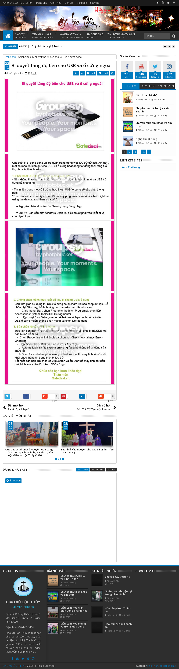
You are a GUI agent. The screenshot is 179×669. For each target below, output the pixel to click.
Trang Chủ (41, 2)
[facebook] (157, 3)
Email (104, 73)
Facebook (97, 469)
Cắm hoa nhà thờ (146, 95)
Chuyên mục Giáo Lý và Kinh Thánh (153, 109)
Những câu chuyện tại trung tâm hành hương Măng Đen (118, 594)
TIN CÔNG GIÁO (95, 36)
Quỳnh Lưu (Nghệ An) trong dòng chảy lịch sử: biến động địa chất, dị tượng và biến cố (84, 46)
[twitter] (168, 3)
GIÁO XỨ (20, 36)
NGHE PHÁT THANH (71, 36)
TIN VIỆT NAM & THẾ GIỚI (121, 36)
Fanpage (82, 2)
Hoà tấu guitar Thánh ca (118, 625)
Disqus (111, 469)
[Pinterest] (28, 658)
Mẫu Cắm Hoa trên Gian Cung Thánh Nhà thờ (74, 610)
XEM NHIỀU (148, 86)
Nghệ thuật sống (146, 139)
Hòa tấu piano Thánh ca (118, 610)
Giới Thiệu (55, 2)
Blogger (83, 469)
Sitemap (94, 2)
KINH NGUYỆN (166, 86)
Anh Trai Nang (131, 167)
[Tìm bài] (173, 36)
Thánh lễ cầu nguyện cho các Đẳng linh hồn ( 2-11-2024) (87, 451)
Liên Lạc (69, 2)
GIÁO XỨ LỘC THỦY (13, 665)
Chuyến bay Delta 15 (117, 576)
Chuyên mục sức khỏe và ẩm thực (154, 124)
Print (92, 73)
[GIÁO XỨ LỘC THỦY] (8, 35)
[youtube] (163, 3)
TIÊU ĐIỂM (130, 86)
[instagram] (173, 3)
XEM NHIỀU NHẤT (42, 36)
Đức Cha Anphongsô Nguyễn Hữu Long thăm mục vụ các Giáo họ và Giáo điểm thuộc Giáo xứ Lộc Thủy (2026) (29, 452)
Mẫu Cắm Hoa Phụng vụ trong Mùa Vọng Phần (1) (73, 626)
